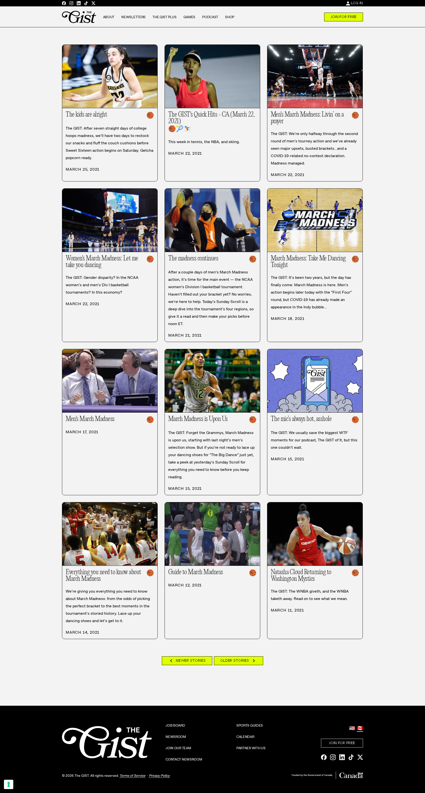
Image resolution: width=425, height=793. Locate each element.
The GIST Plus (164, 17)
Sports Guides (249, 725)
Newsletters (133, 17)
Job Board (175, 725)
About (109, 17)
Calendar (245, 736)
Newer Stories (187, 661)
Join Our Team (178, 748)
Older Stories (238, 661)
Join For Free (344, 17)
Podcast (210, 17)
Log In (357, 3)
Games (189, 17)
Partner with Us (251, 748)
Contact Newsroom (184, 759)
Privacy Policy (159, 775)
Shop (229, 17)
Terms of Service (132, 775)
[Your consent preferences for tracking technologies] (8, 784)
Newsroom (176, 736)
